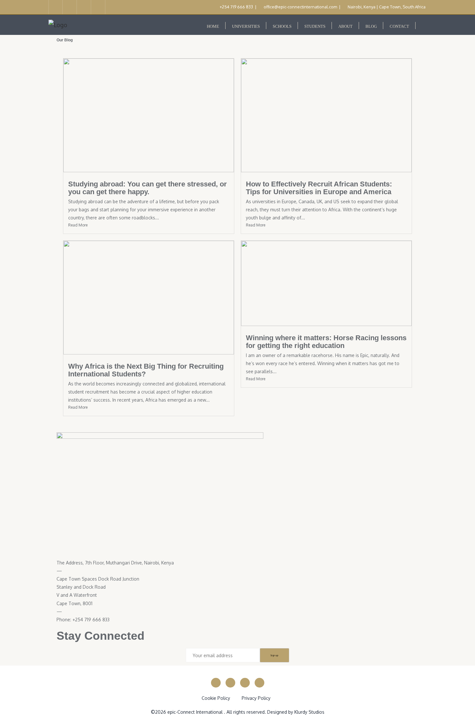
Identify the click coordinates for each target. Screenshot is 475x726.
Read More (78, 225)
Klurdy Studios (309, 712)
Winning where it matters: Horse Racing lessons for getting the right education (326, 342)
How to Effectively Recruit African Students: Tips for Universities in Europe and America (319, 188)
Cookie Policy (216, 698)
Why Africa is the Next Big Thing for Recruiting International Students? (146, 370)
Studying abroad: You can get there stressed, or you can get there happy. (147, 188)
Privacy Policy (256, 698)
